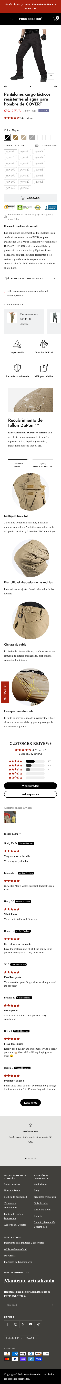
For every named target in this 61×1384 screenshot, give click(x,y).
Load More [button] (30, 1102)
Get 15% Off (5, 692)
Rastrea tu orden (42, 1209)
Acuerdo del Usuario (15, 1224)
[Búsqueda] (12, 19)
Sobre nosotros (12, 1184)
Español (30, 1338)
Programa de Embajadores (18, 1262)
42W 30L (39, 182)
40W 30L (10, 182)
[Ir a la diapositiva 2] (28, 1158)
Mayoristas (10, 1255)
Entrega (38, 1216)
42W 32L (10, 188)
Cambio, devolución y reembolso (44, 1224)
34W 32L (24, 163)
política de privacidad (15, 1196)
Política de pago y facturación (13, 1216)
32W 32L (10, 157)
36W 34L (39, 169)
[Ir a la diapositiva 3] (32, 1158)
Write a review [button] (30, 785)
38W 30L (10, 175)
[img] (11, 851)
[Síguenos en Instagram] (15, 1324)
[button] (12, 118)
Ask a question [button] (30, 794)
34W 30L (10, 163)
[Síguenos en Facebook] (8, 1324)
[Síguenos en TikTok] (38, 1324)
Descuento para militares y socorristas (24, 1242)
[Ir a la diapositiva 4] (35, 1158)
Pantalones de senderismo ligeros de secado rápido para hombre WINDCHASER (30, 314)
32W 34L (24, 157)
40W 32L (24, 182)
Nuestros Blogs (12, 1190)
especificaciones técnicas (27, 278)
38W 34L (39, 175)
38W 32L (24, 175)
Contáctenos (40, 1184)
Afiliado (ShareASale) (15, 1249)
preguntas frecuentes (45, 1196)
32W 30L (39, 151)
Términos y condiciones (10, 1205)
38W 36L (24, 188)
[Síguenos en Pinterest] (23, 1324)
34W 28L (39, 157)
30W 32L (24, 151)
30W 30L (10, 151)
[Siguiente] (55, 86)
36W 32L (24, 169)
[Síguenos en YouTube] (31, 1324)
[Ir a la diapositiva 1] (30, 86)
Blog (36, 1190)
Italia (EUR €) (12, 1338)
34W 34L (39, 163)
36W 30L (10, 169)
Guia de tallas (41, 1203)
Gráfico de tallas (48, 145)
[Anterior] (5, 86)
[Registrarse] (52, 1305)
